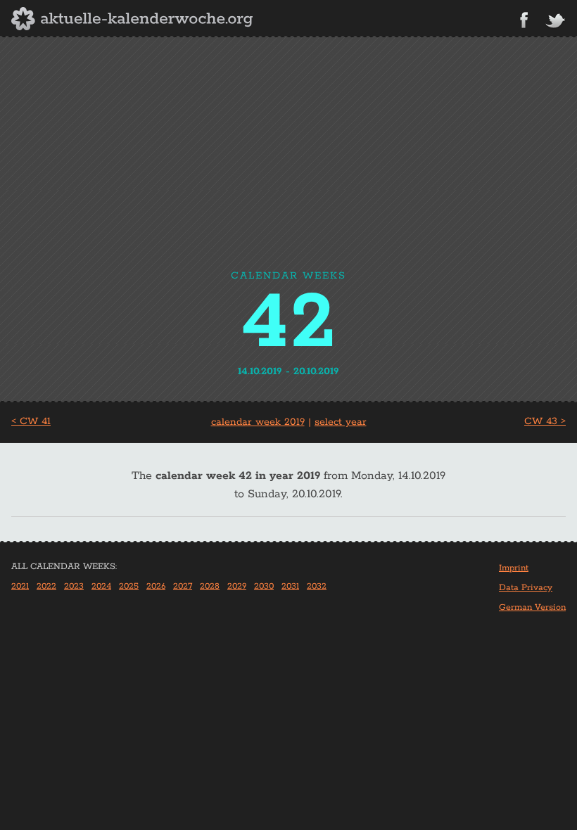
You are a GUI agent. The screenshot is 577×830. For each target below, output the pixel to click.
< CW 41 (31, 421)
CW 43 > (545, 421)
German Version (532, 607)
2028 (210, 586)
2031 (290, 586)
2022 (46, 586)
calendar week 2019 (258, 422)
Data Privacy (525, 587)
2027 (182, 586)
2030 (264, 586)
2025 (129, 586)
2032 (316, 586)
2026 (155, 586)
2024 (101, 586)
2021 (20, 586)
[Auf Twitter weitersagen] (555, 21)
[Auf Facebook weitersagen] (523, 20)
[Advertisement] (288, 161)
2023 (74, 586)
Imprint (513, 568)
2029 (236, 586)
